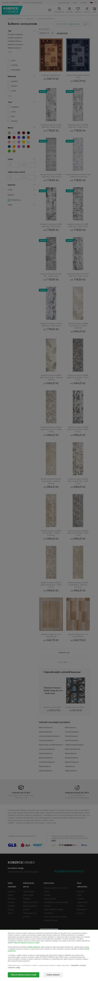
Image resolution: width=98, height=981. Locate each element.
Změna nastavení (53, 975)
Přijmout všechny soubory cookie (23, 975)
